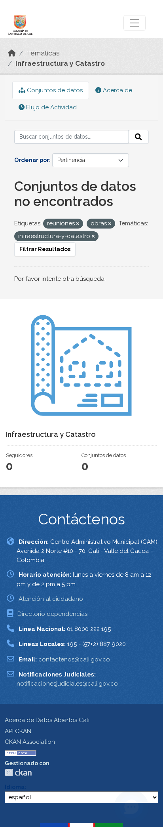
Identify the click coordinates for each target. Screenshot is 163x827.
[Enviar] (138, 137)
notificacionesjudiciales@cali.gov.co (67, 683)
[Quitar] (77, 224)
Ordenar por (31, 160)
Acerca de (116, 90)
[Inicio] (12, 53)
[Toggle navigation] (134, 23)
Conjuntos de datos (54, 90)
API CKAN (18, 731)
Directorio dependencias (52, 613)
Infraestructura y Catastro (60, 63)
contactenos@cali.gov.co (74, 659)
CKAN (18, 772)
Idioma (15, 787)
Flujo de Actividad (51, 107)
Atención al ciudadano (51, 598)
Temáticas (43, 53)
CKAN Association (30, 741)
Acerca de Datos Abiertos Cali (47, 720)
